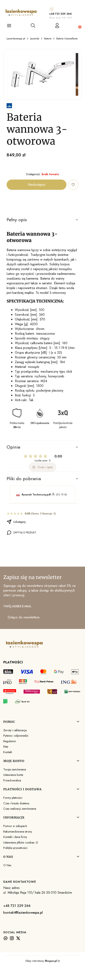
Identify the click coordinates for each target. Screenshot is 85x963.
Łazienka (34, 38)
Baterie (47, 38)
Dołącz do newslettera (23, 617)
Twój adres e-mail (17, 606)
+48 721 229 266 (60, 14)
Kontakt (7, 752)
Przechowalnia (12, 780)
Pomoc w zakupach (15, 826)
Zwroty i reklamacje (15, 730)
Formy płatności (12, 798)
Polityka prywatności (15, 848)
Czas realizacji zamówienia (19, 809)
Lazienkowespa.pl (16, 38)
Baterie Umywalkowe (67, 38)
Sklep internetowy (41, 961)
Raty (5, 746)
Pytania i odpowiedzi (15, 736)
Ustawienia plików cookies (19, 842)
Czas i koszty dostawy (16, 803)
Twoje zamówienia (14, 769)
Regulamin (9, 741)
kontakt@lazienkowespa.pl (23, 912)
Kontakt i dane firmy (15, 837)
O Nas (7, 865)
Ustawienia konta (13, 775)
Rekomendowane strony (17, 831)
